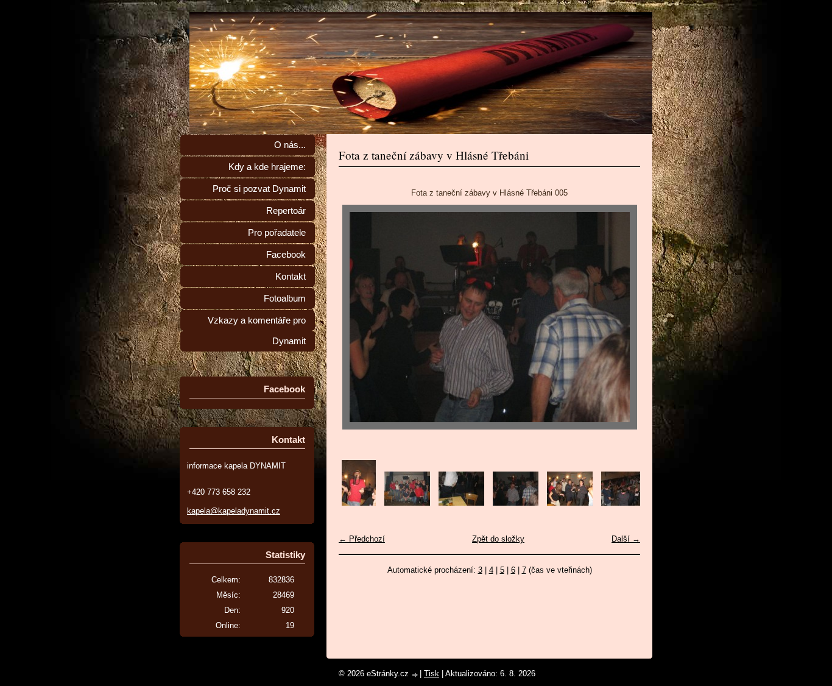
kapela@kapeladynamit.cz (233, 510)
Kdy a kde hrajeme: (267, 167)
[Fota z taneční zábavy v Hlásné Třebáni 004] (461, 502)
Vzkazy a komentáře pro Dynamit (257, 331)
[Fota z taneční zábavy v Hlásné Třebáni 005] (515, 502)
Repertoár (286, 211)
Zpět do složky (498, 538)
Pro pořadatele (277, 233)
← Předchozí (362, 538)
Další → (626, 538)
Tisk (431, 673)
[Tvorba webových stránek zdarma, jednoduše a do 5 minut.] (415, 674)
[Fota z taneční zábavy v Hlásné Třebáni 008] (624, 502)
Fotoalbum (285, 298)
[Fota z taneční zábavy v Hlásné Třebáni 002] (359, 502)
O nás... (290, 145)
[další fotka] (620, 317)
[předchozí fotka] (358, 317)
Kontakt (290, 276)
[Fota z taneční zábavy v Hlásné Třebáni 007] (570, 502)
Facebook (286, 255)
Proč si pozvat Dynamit (259, 189)
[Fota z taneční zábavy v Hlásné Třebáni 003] (407, 502)
